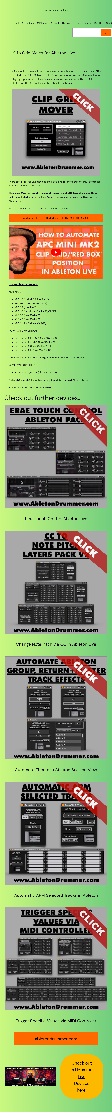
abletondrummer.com (56, 1039)
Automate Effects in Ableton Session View (56, 769)
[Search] (106, 32)
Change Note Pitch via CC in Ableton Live (56, 644)
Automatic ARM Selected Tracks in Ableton (56, 895)
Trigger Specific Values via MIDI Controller (56, 1020)
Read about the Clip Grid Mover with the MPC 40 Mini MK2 (56, 218)
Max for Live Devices (56, 10)
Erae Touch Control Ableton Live (56, 518)
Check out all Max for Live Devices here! (82, 1076)
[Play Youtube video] (56, 252)
